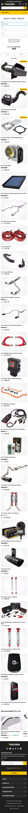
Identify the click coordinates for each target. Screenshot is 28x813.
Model (2, 33)
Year (2, 21)
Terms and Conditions (14, 808)
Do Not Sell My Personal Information (14, 803)
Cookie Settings (20, 805)
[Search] (25, 8)
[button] (14, 779)
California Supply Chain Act (10, 805)
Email (2, 760)
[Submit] (25, 763)
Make (2, 27)
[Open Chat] (20, 4)
